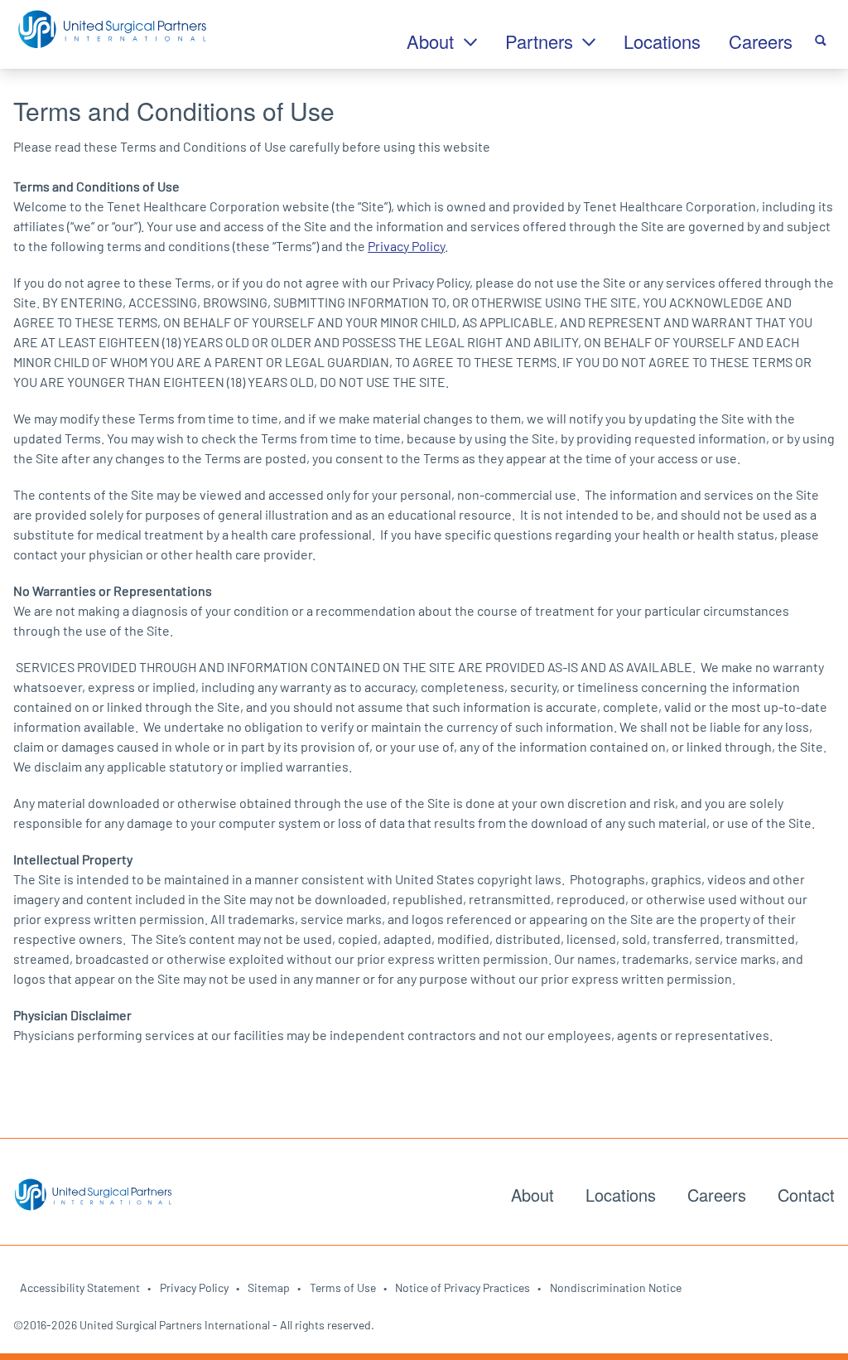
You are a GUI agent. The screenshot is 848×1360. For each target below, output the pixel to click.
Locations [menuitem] (662, 41)
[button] (820, 38)
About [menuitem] (433, 41)
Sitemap (269, 1287)
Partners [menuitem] (541, 41)
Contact (806, 1195)
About (532, 1195)
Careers (716, 1195)
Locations (620, 1195)
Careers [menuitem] (761, 41)
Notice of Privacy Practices (462, 1287)
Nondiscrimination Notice (616, 1287)
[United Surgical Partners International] (111, 30)
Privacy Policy (406, 246)
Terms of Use (343, 1287)
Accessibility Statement (80, 1287)
